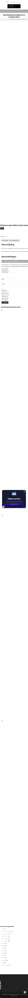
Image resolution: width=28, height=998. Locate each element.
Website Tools (4, 936)
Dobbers (3, 958)
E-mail (3, 283)
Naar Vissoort (4, 941)
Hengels (3, 943)
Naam (3, 279)
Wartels (3, 950)
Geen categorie (4, 965)
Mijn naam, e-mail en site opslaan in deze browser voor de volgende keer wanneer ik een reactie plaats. (5, 295)
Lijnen (2, 948)
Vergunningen (4, 938)
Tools (6, 236)
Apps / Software (5, 933)
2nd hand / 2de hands (6, 931)
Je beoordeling (5, 272)
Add (2, 228)
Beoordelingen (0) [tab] (14, 240)
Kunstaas (3, 960)
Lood (2, 955)
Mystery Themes (14, 995)
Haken (2, 953)
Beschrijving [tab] (5, 240)
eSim (2, 929)
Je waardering (5, 268)
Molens (2, 946)
